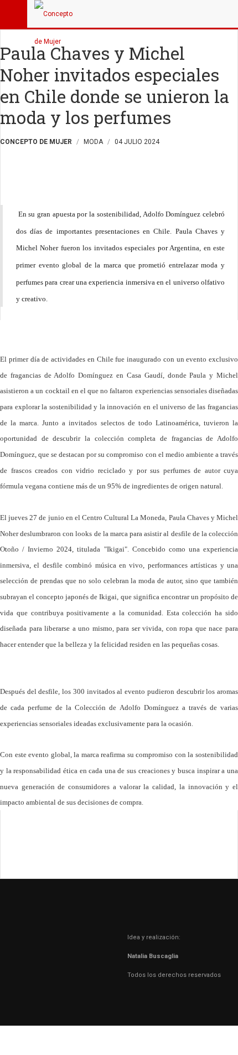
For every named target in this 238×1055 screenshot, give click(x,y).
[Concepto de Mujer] (56, 14)
